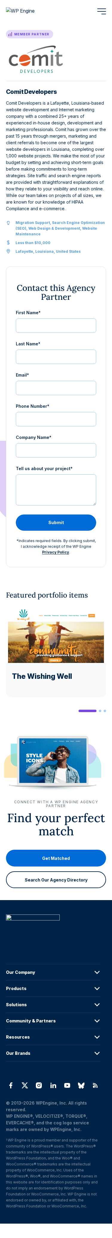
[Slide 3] (105, 711)
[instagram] (39, 1085)
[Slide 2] (100, 711)
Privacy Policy (55, 552)
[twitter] (24, 1085)
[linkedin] (53, 1085)
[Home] (53, 929)
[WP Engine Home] (28, 11)
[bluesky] (81, 1085)
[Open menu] (101, 11)
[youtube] (67, 1085)
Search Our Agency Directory (56, 879)
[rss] (95, 1085)
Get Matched (56, 858)
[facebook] (10, 1085)
